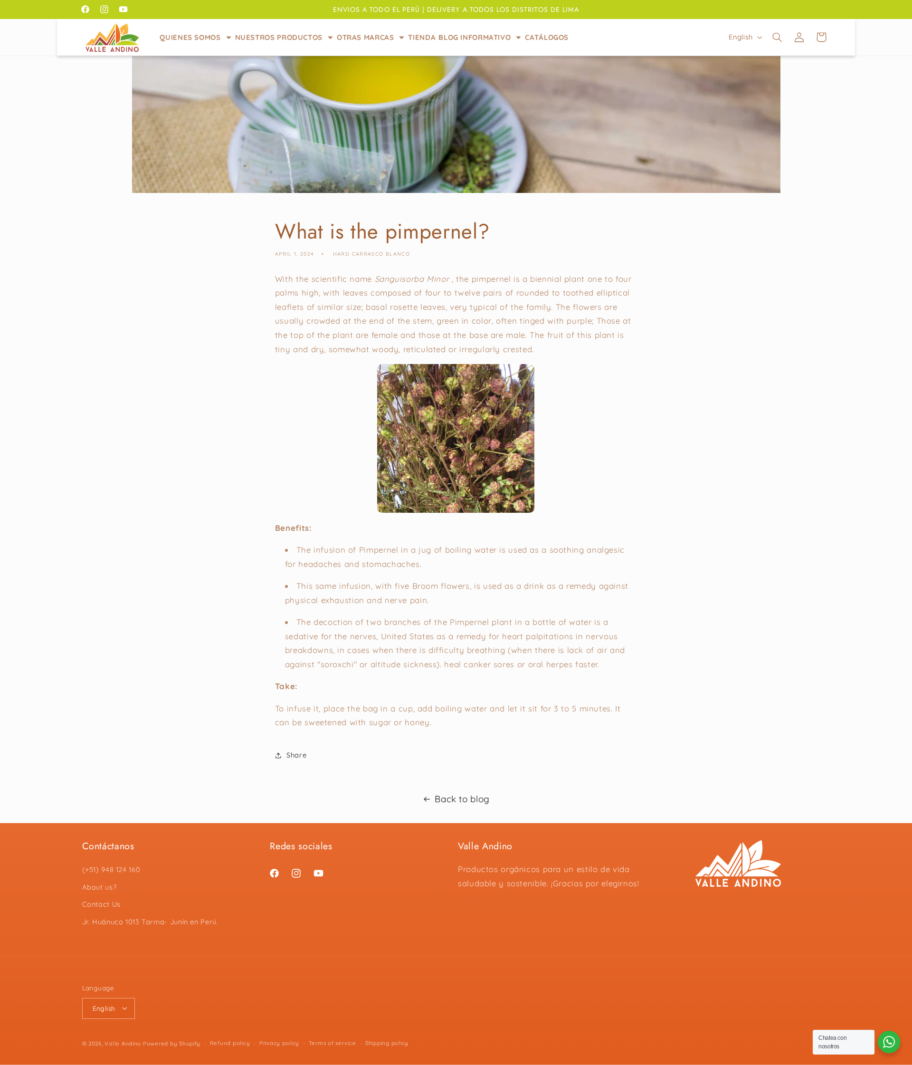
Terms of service (332, 1042)
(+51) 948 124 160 (111, 869)
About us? (99, 887)
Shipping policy (386, 1042)
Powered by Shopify (171, 1042)
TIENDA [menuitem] (422, 37)
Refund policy (230, 1042)
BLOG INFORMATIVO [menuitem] (474, 37)
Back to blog (462, 799)
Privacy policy (279, 1042)
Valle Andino (122, 1042)
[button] (777, 37)
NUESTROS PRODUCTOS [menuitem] (279, 37)
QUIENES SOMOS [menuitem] (190, 37)
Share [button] (296, 755)
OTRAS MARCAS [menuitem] (365, 37)
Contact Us (101, 904)
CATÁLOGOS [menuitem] (547, 37)
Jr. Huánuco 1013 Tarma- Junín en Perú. (150, 921)
